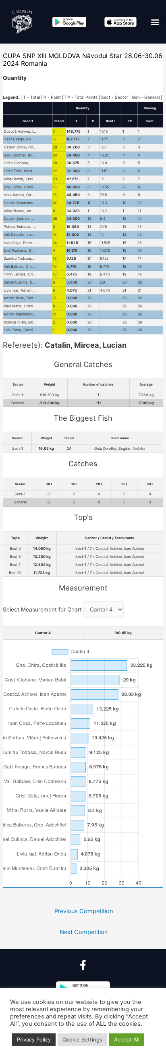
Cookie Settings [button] (82, 1039)
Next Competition (84, 932)
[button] (155, 22)
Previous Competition (83, 911)
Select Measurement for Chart (43, 609)
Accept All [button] (126, 1039)
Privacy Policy (34, 1039)
